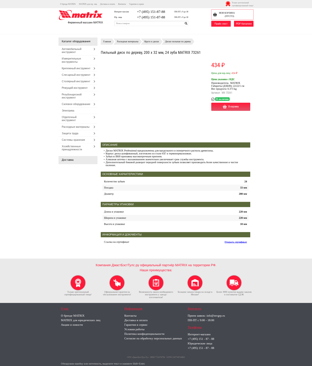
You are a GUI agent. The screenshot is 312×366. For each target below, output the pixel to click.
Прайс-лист (221, 23)
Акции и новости (72, 324)
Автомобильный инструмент (71, 50)
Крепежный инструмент (76, 68)
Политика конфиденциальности (144, 333)
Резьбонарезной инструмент (72, 96)
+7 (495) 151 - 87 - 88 (201, 338)
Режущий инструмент (75, 87)
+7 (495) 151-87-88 (151, 12)
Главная (107, 41)
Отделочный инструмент (69, 119)
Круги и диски (151, 41)
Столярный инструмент (76, 81)
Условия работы (134, 329)
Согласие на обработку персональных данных (153, 338)
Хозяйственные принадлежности (72, 148)
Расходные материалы (76, 126)
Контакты (122, 4)
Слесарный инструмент (76, 74)
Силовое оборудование (76, 104)
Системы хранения (73, 139)
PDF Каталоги (244, 23)
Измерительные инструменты (71, 60)
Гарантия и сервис (136, 4)
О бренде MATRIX (68, 4)
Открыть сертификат (236, 242)
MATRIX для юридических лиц (80, 320)
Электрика (68, 110)
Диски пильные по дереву (178, 41)
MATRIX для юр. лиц (88, 4)
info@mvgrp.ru (216, 315)
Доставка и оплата (107, 4)
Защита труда (70, 133)
